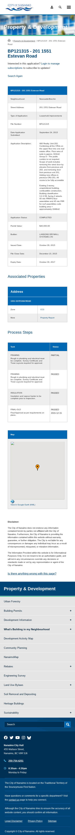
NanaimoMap (11, 657)
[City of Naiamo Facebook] (6, 738)
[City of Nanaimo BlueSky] (30, 738)
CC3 (42, 309)
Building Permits (13, 610)
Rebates (8, 666)
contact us (14, 799)
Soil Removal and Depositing (20, 694)
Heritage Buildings (14, 703)
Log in (52, 7)
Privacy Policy (35, 821)
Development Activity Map (18, 638)
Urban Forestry (12, 601)
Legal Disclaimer (13, 821)
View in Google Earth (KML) (23, 505)
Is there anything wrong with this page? (32, 573)
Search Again (15, 76)
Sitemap (52, 821)
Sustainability (11, 712)
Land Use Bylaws (13, 685)
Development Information (18, 620)
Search (60, 7)
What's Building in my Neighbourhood (27, 629)
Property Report (47, 318)
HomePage (9, 40)
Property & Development (24, 41)
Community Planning (15, 647)
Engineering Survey (15, 675)
